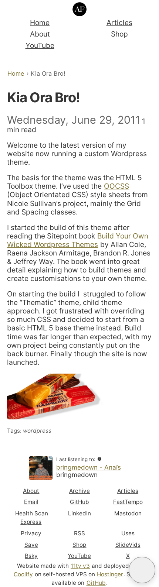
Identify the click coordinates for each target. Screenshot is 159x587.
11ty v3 (80, 565)
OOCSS (116, 186)
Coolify (23, 574)
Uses (128, 533)
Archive (79, 490)
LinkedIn (79, 513)
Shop (119, 34)
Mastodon (128, 513)
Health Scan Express (31, 517)
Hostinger (110, 574)
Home (40, 22)
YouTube (40, 45)
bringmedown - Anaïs (88, 467)
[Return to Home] (80, 9)
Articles (119, 22)
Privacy (31, 533)
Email (31, 502)
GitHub (79, 502)
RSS (79, 533)
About (40, 34)
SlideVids (128, 544)
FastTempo (128, 502)
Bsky (31, 555)
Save (31, 544)
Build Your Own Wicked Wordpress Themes (77, 240)
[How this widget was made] (99, 459)
